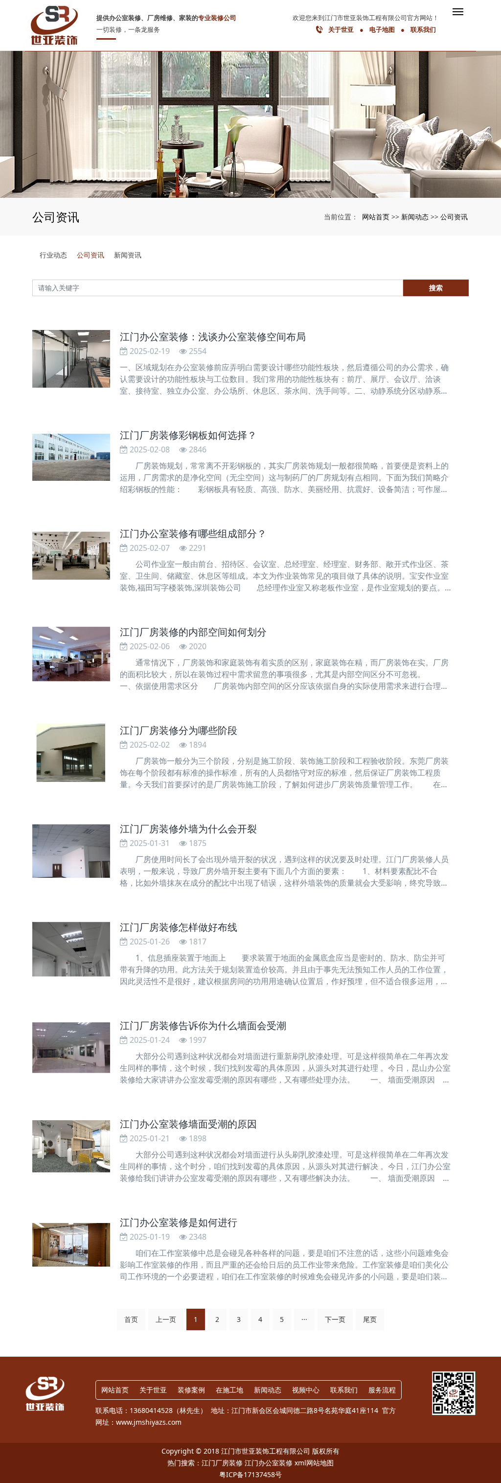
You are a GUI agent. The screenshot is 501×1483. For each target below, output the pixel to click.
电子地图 (382, 29)
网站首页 (375, 216)
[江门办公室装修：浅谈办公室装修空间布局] (71, 359)
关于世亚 (341, 29)
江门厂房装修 (222, 1462)
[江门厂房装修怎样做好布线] (71, 949)
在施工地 (229, 1389)
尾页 (370, 1319)
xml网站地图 (314, 1462)
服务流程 (382, 1389)
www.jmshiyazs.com (149, 1422)
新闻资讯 (127, 254)
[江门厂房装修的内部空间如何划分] (71, 654)
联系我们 (423, 29)
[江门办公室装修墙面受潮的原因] (71, 1146)
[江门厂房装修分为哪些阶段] (71, 753)
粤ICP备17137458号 (250, 1474)
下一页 (335, 1319)
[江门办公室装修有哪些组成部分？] (71, 556)
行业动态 (53, 254)
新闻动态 (415, 216)
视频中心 (305, 1389)
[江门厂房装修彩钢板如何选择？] (71, 457)
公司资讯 (454, 216)
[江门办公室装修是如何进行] (71, 1245)
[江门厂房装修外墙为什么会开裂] (71, 851)
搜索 (436, 287)
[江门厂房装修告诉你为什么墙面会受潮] (71, 1048)
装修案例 (191, 1389)
